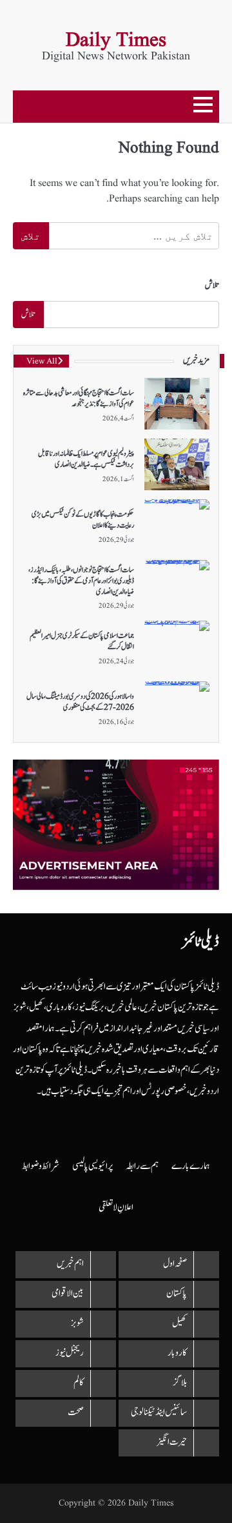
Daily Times (116, 40)
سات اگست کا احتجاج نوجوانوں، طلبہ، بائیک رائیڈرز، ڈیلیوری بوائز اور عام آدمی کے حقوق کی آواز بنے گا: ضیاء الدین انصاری (81, 580)
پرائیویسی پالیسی (92, 1166)
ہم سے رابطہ (142, 1166)
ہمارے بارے (190, 1166)
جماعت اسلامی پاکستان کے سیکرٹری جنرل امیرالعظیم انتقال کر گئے (82, 641)
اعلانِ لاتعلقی (116, 1207)
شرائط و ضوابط (40, 1166)
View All (41, 362)
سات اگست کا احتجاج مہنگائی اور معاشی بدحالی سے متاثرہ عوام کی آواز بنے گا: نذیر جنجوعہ (78, 398)
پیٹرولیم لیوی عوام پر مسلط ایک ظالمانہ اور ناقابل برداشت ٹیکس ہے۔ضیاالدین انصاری (86, 459)
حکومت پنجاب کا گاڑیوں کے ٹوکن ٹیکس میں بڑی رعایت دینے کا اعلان (83, 520)
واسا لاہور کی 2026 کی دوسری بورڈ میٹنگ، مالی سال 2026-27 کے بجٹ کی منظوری (80, 702)
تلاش (212, 285)
